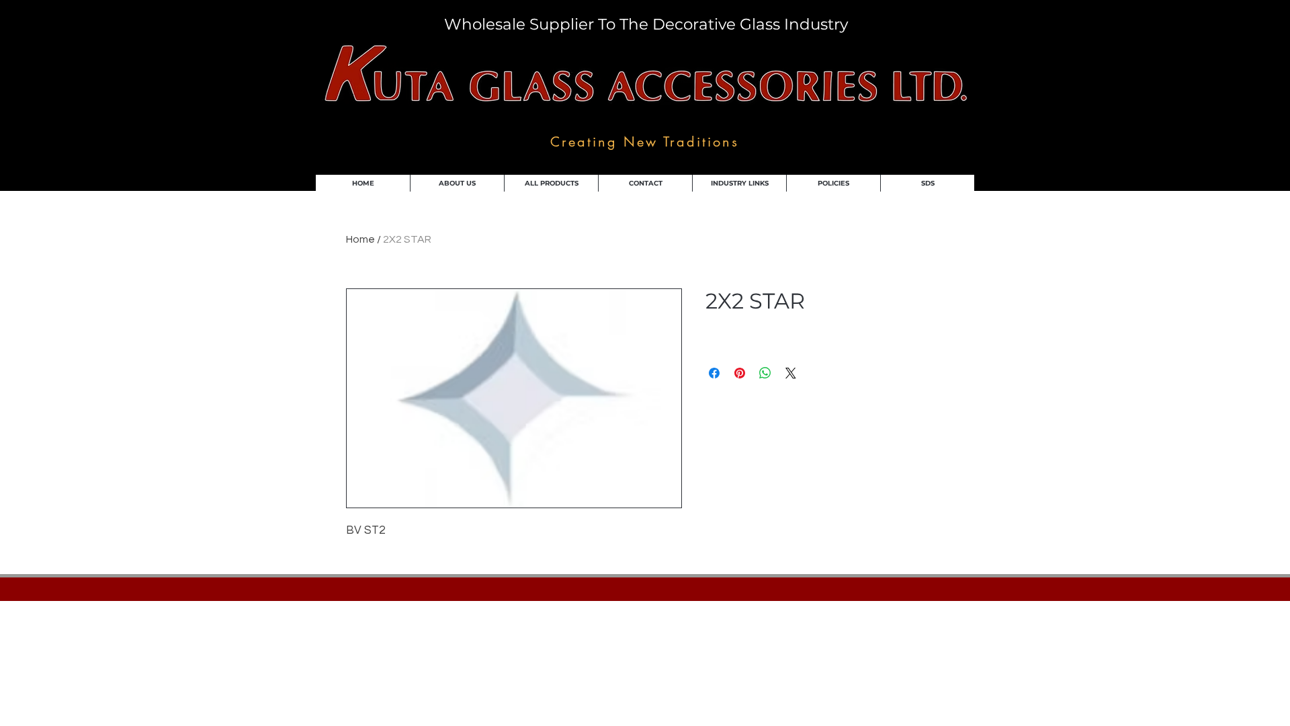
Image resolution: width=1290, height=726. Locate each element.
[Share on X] (791, 373)
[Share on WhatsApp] (765, 373)
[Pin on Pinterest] (740, 373)
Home (360, 239)
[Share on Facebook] (714, 373)
